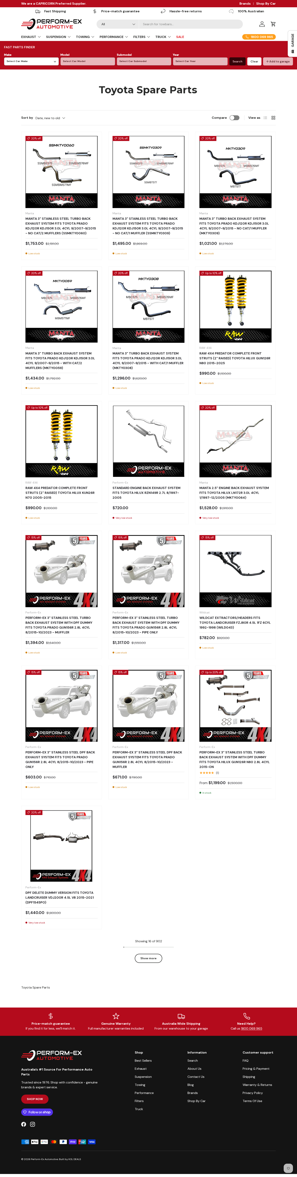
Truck (139, 1109)
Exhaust (141, 1069)
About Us (194, 1069)
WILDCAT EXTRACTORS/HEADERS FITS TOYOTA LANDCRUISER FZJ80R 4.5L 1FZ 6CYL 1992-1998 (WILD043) (235, 623)
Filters (139, 1101)
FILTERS (139, 37)
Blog (190, 1085)
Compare (219, 118)
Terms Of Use (252, 1101)
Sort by (27, 118)
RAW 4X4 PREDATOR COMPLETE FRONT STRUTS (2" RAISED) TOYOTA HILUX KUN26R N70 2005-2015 (60, 493)
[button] (273, 24)
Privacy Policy (253, 1093)
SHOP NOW (35, 1099)
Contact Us (195, 1077)
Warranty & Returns (257, 1085)
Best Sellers (143, 1060)
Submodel (124, 55)
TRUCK (160, 37)
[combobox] (170, 24)
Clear (254, 61)
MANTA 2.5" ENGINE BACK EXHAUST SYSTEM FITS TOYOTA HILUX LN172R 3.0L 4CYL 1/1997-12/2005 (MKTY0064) (234, 493)
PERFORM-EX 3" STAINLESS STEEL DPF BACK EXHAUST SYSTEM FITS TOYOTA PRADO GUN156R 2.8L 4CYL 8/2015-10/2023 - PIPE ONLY (60, 759)
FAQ (246, 1060)
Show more (148, 958)
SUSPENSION (56, 37)
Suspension (143, 1077)
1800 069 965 (251, 1028)
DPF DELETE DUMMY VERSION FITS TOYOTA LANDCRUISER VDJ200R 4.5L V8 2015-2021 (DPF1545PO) (59, 898)
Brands (245, 3)
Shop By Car (266, 3)
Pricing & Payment (256, 1069)
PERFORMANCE (111, 37)
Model (65, 55)
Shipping (249, 1077)
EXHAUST (28, 37)
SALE (180, 37)
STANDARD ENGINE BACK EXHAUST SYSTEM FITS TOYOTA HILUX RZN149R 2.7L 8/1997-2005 (146, 493)
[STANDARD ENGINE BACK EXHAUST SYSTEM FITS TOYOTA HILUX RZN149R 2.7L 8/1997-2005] (149, 441)
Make (8, 55)
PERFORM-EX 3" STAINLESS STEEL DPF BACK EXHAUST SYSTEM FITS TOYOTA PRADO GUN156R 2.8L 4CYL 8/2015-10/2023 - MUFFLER (147, 759)
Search (237, 61)
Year (176, 55)
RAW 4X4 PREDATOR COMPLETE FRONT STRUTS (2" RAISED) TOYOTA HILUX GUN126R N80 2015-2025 (234, 358)
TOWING (83, 37)
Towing (140, 1085)
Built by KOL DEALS (70, 1159)
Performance (144, 1093)
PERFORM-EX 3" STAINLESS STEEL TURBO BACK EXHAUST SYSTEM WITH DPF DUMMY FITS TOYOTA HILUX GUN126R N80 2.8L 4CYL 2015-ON (234, 759)
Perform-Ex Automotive (44, 1159)
